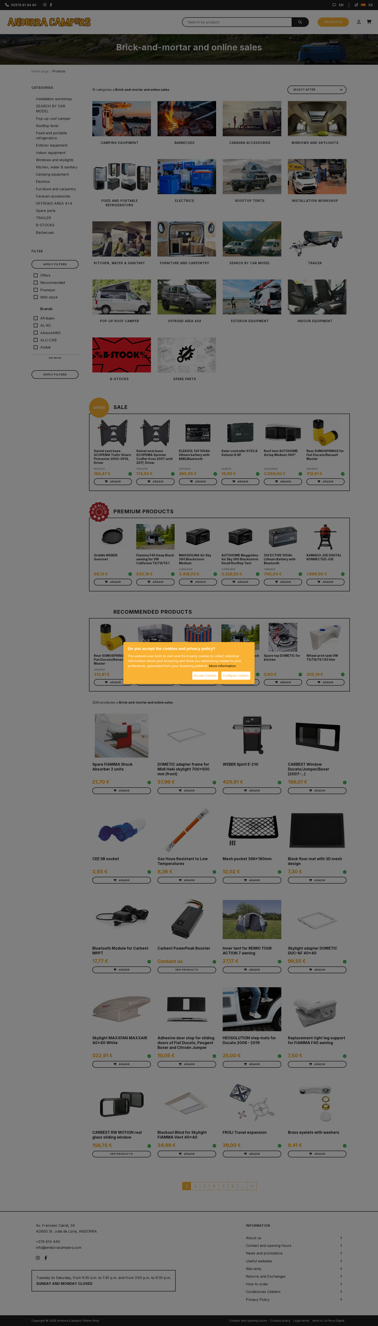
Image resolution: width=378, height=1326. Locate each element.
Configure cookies (236, 675)
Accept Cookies (205, 675)
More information (222, 665)
